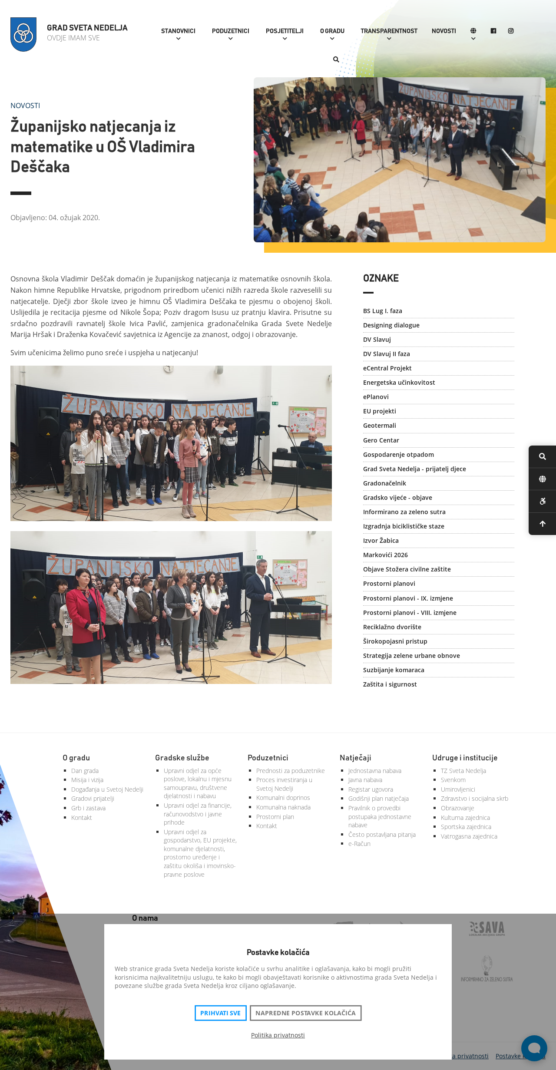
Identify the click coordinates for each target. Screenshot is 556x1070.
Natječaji (355, 758)
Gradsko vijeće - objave (397, 497)
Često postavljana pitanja (382, 834)
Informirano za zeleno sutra (404, 512)
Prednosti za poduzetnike (290, 770)
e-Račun (359, 843)
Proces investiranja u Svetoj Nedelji (284, 784)
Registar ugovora (370, 789)
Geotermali (379, 425)
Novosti (444, 31)
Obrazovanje (457, 808)
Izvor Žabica (381, 540)
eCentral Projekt (387, 368)
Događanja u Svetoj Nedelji (107, 789)
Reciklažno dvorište (392, 627)
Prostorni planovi (389, 583)
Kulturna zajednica (465, 817)
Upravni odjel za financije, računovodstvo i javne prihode (198, 813)
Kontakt (81, 817)
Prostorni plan (275, 816)
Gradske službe (182, 758)
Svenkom (453, 780)
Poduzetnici (230, 31)
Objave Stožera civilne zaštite (407, 569)
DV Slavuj (377, 339)
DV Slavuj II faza (386, 354)
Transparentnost (389, 31)
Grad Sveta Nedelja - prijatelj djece (414, 469)
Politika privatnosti (278, 1035)
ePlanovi (376, 397)
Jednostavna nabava (374, 770)
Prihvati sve (220, 1013)
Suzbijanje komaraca (393, 670)
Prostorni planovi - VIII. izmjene (410, 612)
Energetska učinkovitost (399, 382)
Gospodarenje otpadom (398, 454)
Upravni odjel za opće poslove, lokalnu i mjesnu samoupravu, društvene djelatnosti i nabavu (198, 783)
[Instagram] (511, 31)
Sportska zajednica (466, 826)
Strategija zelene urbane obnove (411, 655)
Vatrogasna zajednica (469, 836)
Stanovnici (178, 31)
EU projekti (379, 411)
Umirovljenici (458, 789)
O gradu (332, 31)
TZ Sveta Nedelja (463, 770)
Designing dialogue (391, 325)
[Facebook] (493, 31)
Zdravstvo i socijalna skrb (474, 798)
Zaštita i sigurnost (390, 684)
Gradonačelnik (384, 483)
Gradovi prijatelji (92, 798)
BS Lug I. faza (382, 311)
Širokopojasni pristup (395, 641)
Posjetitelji (285, 31)
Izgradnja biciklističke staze (403, 526)
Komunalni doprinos (283, 797)
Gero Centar (381, 440)
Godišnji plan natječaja (378, 798)
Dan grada (85, 770)
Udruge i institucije (465, 758)
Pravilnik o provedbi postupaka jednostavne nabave (379, 816)
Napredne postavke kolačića (305, 1013)
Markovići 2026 (385, 555)
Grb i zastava (88, 808)
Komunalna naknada (283, 807)
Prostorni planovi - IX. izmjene (408, 598)
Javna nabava (365, 780)
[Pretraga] (336, 60)
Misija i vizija (87, 780)
